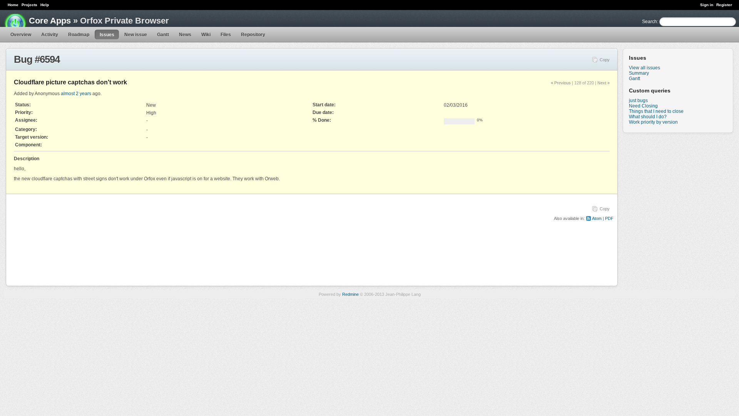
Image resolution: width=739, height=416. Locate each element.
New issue (135, 34)
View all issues (644, 67)
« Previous (561, 83)
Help (44, 5)
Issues (107, 34)
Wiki (206, 34)
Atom (597, 218)
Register (724, 5)
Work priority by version (653, 122)
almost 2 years (76, 93)
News (185, 34)
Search (649, 21)
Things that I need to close (656, 111)
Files (226, 34)
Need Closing (643, 106)
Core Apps (50, 20)
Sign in (706, 5)
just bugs (638, 100)
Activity (49, 34)
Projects (29, 5)
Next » (603, 83)
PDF (609, 218)
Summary (639, 73)
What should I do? (648, 116)
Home (13, 5)
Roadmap (78, 34)
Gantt (163, 34)
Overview (20, 34)
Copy (605, 59)
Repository (253, 34)
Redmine (350, 294)
